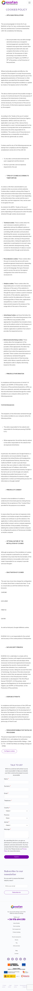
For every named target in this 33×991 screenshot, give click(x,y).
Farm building (16, 926)
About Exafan (16, 923)
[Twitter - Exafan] (12, 959)
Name (6, 779)
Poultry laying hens (16, 936)
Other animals (16, 945)
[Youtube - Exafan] (16, 959)
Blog (16, 950)
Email (5, 793)
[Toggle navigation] (29, 2)
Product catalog (16, 932)
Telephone (7, 800)
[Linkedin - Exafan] (24, 959)
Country (6, 807)
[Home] (9, 2)
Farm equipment (16, 929)
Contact (16, 953)
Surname (7, 786)
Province (6, 815)
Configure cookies (9, 751)
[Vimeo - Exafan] (20, 959)
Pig (16, 942)
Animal (6, 822)
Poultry (16, 939)
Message (7, 829)
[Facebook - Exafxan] (8, 959)
